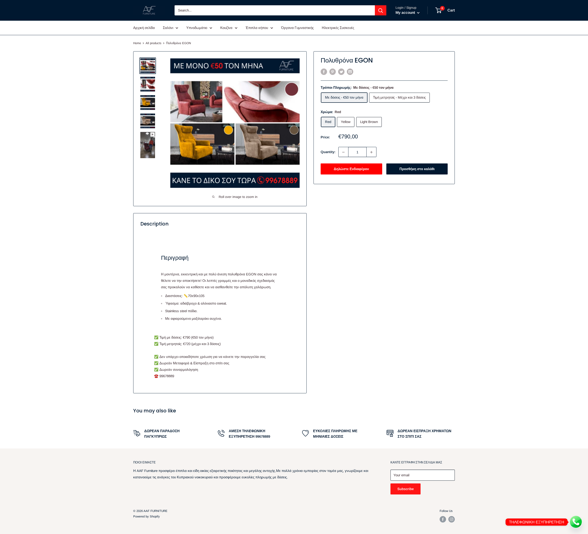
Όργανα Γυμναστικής (297, 28)
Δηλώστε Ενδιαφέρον (351, 169)
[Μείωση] (343, 152)
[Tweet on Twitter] (341, 71)
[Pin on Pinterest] (332, 71)
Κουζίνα (226, 28)
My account (406, 12)
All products (153, 43)
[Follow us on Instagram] (451, 519)
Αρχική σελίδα (144, 28)
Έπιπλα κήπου (257, 28)
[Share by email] (350, 71)
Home (137, 43)
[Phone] (576, 522)
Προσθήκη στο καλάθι (417, 169)
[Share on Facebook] (324, 71)
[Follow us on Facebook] (443, 519)
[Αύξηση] (371, 152)
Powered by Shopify (146, 516)
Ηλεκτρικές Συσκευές (338, 28)
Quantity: (328, 152)
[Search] (380, 10)
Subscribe (405, 489)
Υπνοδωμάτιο (196, 28)
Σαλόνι (168, 28)
